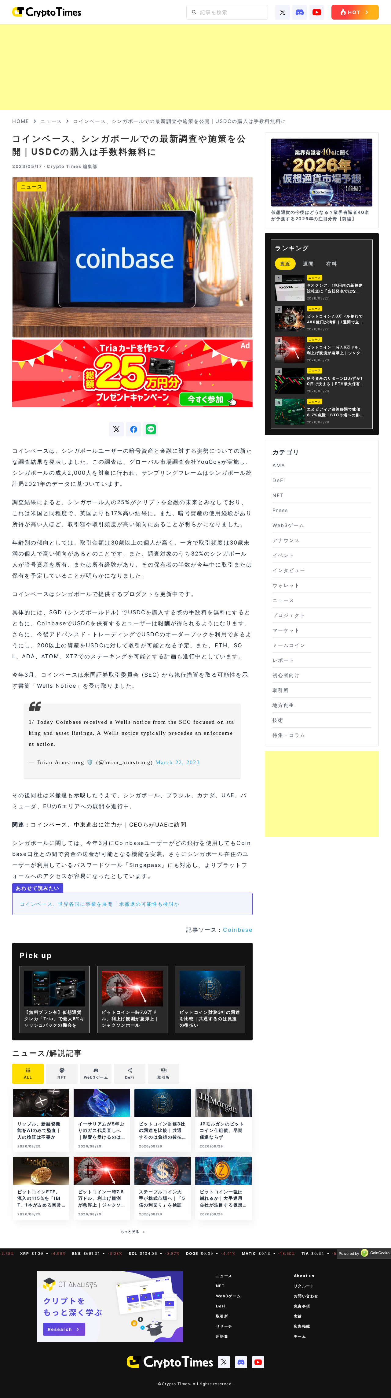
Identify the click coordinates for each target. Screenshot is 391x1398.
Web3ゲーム (288, 525)
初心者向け (286, 675)
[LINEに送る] (150, 429)
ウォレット (286, 585)
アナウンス (286, 540)
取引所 (280, 690)
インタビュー (288, 570)
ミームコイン (288, 645)
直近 (285, 264)
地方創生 (283, 705)
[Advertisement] (195, 67)
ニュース (51, 121)
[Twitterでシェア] (116, 429)
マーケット (286, 630)
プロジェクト (288, 615)
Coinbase (237, 930)
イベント (283, 555)
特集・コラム (288, 735)
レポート (283, 660)
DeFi (278, 480)
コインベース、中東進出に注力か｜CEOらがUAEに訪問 (108, 824)
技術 (277, 720)
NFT (278, 495)
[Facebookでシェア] (133, 429)
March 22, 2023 (177, 762)
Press (280, 510)
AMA (278, 465)
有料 (331, 264)
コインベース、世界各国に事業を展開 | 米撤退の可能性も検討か (100, 904)
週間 (308, 264)
